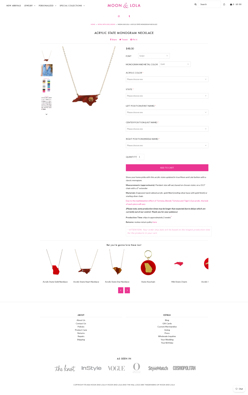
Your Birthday (167, 342)
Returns (81, 333)
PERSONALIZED (46, 5)
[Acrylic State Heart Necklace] (86, 276)
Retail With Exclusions (106, 24)
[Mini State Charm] (179, 276)
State (129, 89)
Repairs (81, 336)
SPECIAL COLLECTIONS (71, 5)
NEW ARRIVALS (13, 5)
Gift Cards (167, 323)
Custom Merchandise (167, 326)
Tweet (125, 39)
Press (167, 333)
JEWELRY (28, 5)
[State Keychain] (148, 276)
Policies (81, 326)
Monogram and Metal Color (142, 64)
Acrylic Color (134, 72)
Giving (167, 330)
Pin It (134, 39)
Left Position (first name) (140, 106)
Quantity (131, 157)
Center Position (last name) (141, 122)
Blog (167, 320)
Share (115, 39)
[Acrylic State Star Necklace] (117, 276)
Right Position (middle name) (142, 139)
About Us (81, 320)
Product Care (81, 330)
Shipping (81, 339)
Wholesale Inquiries (167, 336)
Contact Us (81, 323)
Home (93, 24)
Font (128, 56)
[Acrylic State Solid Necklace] (55, 276)
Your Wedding (167, 339)
